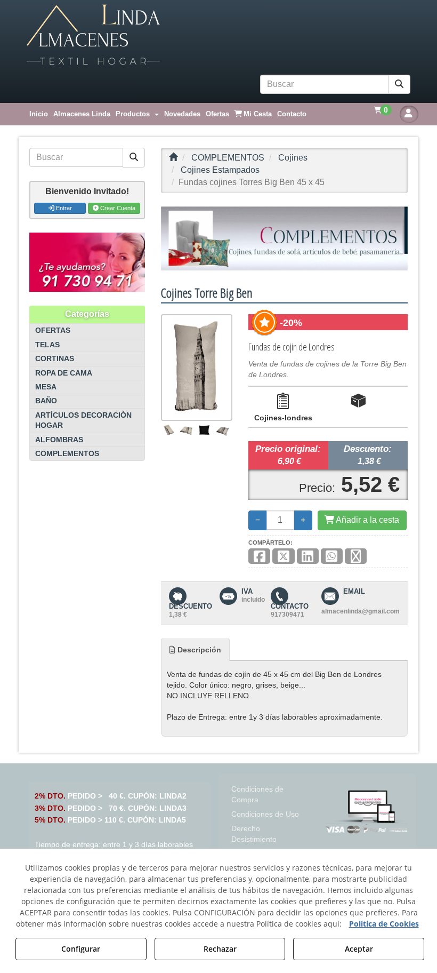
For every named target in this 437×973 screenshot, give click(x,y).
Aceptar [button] (359, 949)
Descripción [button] (198, 649)
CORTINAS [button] (54, 359)
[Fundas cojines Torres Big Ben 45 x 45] (196, 367)
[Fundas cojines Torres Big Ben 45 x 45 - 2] (186, 430)
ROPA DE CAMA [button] (63, 373)
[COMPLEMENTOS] (284, 238)
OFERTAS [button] (52, 330)
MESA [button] (45, 387)
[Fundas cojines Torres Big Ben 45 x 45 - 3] (203, 430)
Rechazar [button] (220, 949)
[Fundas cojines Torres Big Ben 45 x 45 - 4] (222, 430)
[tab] (195, 650)
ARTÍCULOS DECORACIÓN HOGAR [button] (83, 420)
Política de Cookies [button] (384, 924)
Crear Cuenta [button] (117, 208)
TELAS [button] (47, 345)
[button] (218, 35)
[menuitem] (39, 114)
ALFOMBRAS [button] (59, 440)
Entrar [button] (63, 208)
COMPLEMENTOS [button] (67, 454)
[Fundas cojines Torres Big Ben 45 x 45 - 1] (169, 430)
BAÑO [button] (46, 401)
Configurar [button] (80, 949)
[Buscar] (399, 84)
